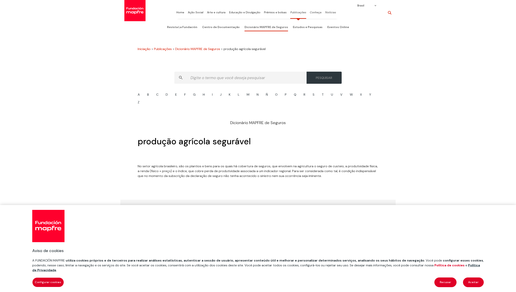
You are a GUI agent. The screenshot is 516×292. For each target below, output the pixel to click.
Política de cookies (449, 265)
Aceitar (473, 282)
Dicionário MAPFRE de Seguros (266, 27)
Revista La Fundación (182, 27)
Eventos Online (338, 27)
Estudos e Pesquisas (307, 27)
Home (180, 12)
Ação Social (195, 12)
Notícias (330, 12)
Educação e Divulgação (244, 12)
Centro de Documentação (221, 27)
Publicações (298, 12)
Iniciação (144, 49)
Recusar (445, 282)
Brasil (360, 5)
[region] (258, 248)
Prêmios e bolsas (275, 12)
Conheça (315, 12)
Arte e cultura (216, 12)
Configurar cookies (48, 282)
